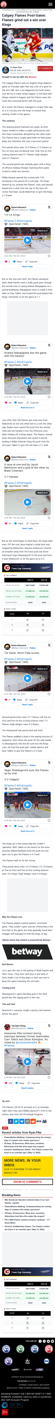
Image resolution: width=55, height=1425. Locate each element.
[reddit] (33, 1121)
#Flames (9, 220)
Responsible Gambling (41, 1388)
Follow (33, 210)
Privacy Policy (12, 1388)
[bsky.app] (21, 1121)
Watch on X (42, 231)
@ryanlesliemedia (26, 1042)
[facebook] (10, 1121)
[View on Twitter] (49, 209)
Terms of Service (24, 1388)
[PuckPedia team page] (44, 1121)
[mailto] (27, 1121)
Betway (32, 76)
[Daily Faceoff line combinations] (38, 1121)
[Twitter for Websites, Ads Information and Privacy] (49, 256)
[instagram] (44, 1341)
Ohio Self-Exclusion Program (15, 1400)
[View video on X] (27, 240)
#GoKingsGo (24, 220)
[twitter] (16, 1121)
